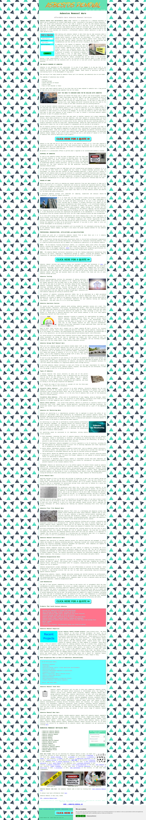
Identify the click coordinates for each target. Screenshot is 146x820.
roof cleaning (100, 764)
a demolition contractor (83, 758)
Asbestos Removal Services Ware (53, 728)
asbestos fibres (67, 74)
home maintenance (75, 767)
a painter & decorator (53, 764)
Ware (101, 264)
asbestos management (64, 236)
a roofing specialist (62, 761)
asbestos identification (77, 694)
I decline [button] (83, 815)
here (47, 724)
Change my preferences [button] (91, 815)
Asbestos (42, 67)
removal (104, 112)
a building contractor (83, 763)
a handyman (71, 757)
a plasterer (92, 760)
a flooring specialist (83, 766)
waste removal (57, 763)
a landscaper (89, 755)
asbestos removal (70, 40)
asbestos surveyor (54, 193)
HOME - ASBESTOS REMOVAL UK (73, 804)
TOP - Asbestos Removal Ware (48, 798)
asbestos (96, 23)
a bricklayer (58, 767)
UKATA (67, 248)
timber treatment (55, 766)
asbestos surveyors (55, 186)
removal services (51, 760)
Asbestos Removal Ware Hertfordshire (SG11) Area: (56, 20)
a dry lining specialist (79, 764)
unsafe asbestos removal (69, 705)
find (44, 715)
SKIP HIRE (74, 760)
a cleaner (60, 758)
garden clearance (56, 757)
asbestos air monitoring (54, 471)
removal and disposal (73, 199)
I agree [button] (78, 815)
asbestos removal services (82, 721)
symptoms (63, 90)
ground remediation (47, 592)
